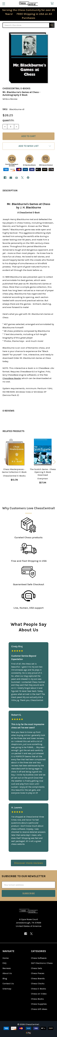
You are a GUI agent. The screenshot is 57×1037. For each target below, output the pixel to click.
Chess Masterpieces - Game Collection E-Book (14, 470)
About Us (7, 973)
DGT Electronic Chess (42, 963)
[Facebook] (5, 177)
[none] (28, 58)
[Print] (16, 177)
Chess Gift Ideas (39, 1009)
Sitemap (7, 988)
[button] (28, 146)
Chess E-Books (38, 988)
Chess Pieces (37, 973)
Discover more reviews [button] (28, 863)
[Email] (10, 177)
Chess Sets (36, 968)
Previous (2, 462)
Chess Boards (38, 978)
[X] (22, 177)
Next (54, 462)
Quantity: (8, 120)
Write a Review (10, 99)
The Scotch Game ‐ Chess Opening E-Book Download (43, 472)
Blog (5, 978)
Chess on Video (39, 993)
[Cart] (53, 3)
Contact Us (8, 983)
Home (6, 958)
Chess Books (37, 998)
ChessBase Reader (12, 378)
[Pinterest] (28, 177)
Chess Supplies (39, 1004)
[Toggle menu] (3, 3)
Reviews (7, 968)
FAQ (4, 963)
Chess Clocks (37, 983)
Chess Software (39, 958)
